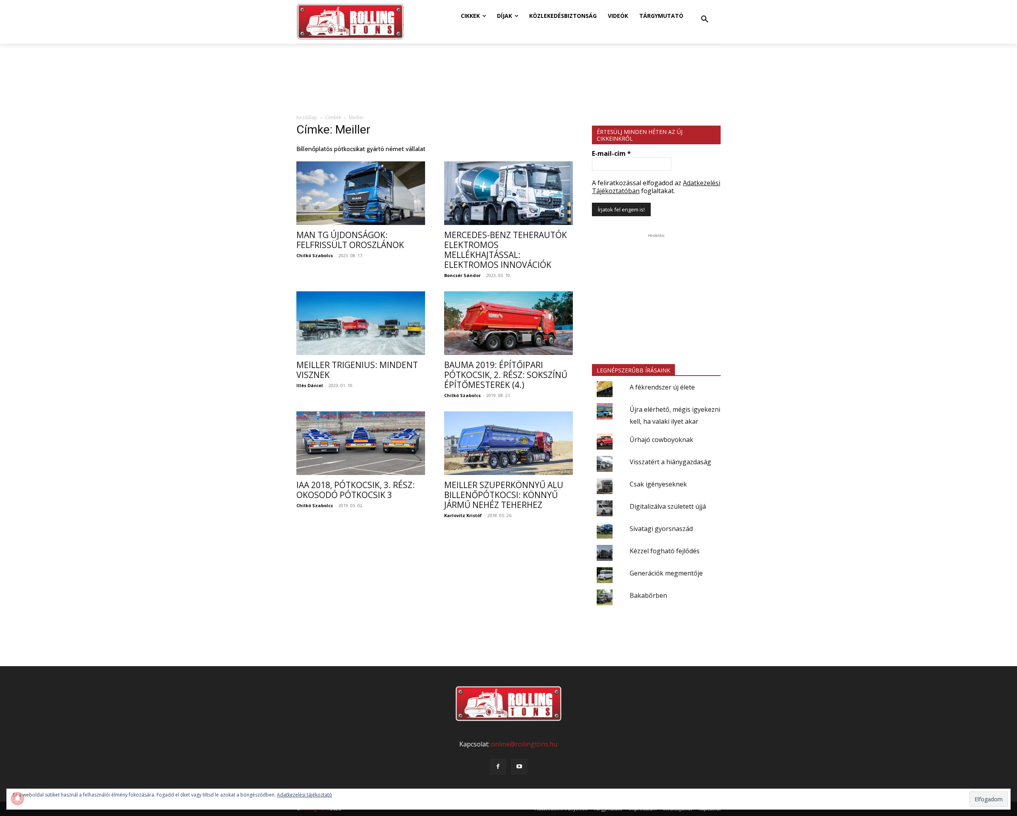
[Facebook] (498, 767)
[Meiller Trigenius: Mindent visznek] (360, 323)
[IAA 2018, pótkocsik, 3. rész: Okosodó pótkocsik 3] (360, 443)
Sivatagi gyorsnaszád (661, 528)
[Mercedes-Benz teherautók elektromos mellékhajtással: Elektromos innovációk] (508, 193)
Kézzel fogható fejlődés (665, 551)
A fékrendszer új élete (662, 387)
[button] (705, 19)
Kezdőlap (306, 117)
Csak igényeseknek (658, 484)
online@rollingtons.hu (524, 744)
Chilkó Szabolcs (314, 255)
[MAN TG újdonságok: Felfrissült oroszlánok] (360, 193)
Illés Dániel (309, 385)
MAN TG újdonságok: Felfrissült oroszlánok (350, 239)
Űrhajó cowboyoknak (661, 439)
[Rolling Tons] (350, 22)
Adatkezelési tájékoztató (304, 794)
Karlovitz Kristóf (463, 515)
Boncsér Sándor (462, 275)
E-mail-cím (611, 153)
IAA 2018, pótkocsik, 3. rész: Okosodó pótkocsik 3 (355, 489)
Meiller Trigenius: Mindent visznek (357, 369)
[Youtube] (519, 767)
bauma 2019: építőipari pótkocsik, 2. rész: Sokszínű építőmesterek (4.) (505, 374)
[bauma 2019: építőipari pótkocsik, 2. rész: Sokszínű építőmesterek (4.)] (508, 323)
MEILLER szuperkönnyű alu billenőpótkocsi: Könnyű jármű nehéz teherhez (503, 494)
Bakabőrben (648, 595)
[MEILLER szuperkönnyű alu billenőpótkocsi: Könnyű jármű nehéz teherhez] (508, 443)
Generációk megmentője (666, 573)
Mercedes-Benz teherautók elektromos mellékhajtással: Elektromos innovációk (505, 249)
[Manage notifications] (17, 798)
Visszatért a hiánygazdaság (670, 461)
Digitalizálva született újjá (668, 506)
